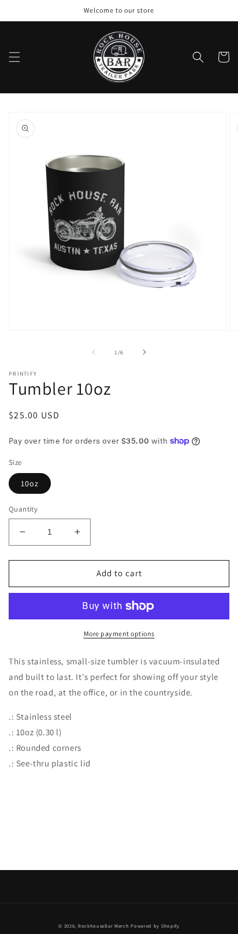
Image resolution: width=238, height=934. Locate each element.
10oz (30, 483)
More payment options (119, 633)
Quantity (23, 509)
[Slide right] (144, 352)
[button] (14, 57)
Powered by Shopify (155, 925)
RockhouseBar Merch (103, 925)
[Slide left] (93, 352)
